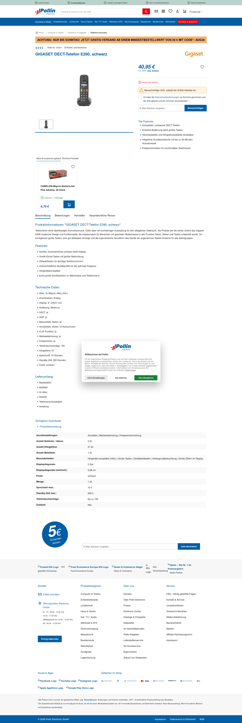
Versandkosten (90, 699)
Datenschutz (98, 552)
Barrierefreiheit (173, 622)
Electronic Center (132, 611)
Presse (127, 605)
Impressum (172, 640)
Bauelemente (87, 640)
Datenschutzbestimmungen (167, 97)
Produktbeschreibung (50, 426)
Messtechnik (87, 634)
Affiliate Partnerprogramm (179, 634)
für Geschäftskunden (134, 628)
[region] (84, 98)
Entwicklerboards (89, 599)
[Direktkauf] (163, 11)
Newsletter (129, 622)
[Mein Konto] (177, 11)
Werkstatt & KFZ (89, 622)
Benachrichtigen (196, 108)
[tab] (43, 216)
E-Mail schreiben (51, 594)
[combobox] (101, 11)
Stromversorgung (89, 628)
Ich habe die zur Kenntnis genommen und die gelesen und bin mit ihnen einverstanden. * (174, 99)
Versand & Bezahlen (176, 611)
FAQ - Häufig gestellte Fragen (181, 593)
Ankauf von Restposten (135, 657)
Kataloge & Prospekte (134, 617)
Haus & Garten (88, 611)
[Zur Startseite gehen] (45, 11)
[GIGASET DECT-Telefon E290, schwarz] (84, 90)
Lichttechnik (87, 605)
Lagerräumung (88, 657)
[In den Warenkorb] (69, 204)
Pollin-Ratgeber (131, 634)
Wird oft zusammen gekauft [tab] (49, 158)
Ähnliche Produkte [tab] (70, 158)
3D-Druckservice (132, 646)
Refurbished (87, 646)
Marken (170, 628)
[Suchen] (146, 11)
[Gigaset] (194, 55)
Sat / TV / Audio (89, 617)
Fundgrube (86, 651)
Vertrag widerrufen (50, 638)
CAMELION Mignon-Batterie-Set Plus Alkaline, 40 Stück (58, 188)
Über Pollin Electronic (134, 599)
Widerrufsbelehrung (176, 617)
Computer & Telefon (91, 593)
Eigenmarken (130, 651)
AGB (149, 100)
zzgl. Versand (153, 70)
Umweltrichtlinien (175, 605)
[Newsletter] (156, 11)
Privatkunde (195, 11)
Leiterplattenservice (133, 640)
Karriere (128, 593)
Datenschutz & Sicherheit (182, 719)
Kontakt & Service (175, 599)
